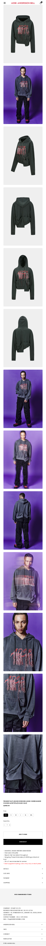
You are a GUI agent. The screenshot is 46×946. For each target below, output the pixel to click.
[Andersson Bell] (23, 3)
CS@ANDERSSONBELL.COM (16, 919)
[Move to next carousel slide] (43, 903)
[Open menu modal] (4, 3)
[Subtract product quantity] (10, 825)
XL (25, 815)
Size (4, 811)
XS (6, 815)
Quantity (6, 821)
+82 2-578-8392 (22, 917)
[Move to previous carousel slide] (3, 903)
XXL (31, 815)
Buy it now (23, 842)
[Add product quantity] (5, 825)
